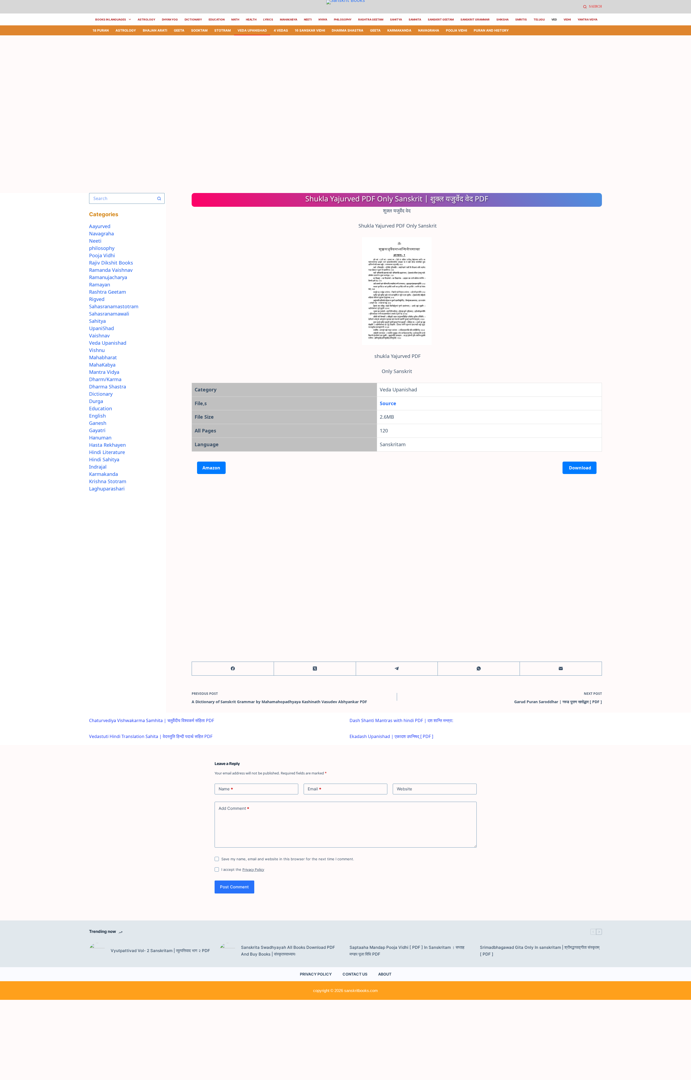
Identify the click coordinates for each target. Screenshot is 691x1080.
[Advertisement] (162, 75)
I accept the (242, 869)
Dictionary (193, 19)
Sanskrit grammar (475, 19)
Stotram (222, 30)
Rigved (96, 299)
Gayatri (97, 430)
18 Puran (101, 30)
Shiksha (502, 19)
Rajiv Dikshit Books (111, 262)
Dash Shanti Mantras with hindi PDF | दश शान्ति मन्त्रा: (401, 720)
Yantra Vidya (587, 19)
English (97, 415)
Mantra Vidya (104, 372)
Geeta (179, 30)
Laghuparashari (107, 488)
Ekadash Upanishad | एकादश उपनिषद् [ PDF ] (391, 736)
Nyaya (323, 19)
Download (579, 468)
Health (251, 19)
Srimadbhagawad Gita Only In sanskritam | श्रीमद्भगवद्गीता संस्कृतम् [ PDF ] (539, 951)
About (384, 974)
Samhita (415, 19)
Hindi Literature (107, 452)
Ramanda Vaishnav (111, 270)
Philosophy (342, 19)
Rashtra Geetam (370, 19)
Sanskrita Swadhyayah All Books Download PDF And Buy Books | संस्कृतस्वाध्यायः (288, 951)
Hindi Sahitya (104, 459)
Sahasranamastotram (113, 306)
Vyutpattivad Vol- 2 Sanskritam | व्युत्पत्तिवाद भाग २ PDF (160, 950)
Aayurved (99, 226)
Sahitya (396, 19)
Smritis (521, 19)
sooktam (199, 30)
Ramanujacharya (108, 277)
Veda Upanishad (252, 30)
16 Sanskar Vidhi (310, 30)
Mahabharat (103, 357)
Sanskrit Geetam (441, 19)
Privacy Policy (253, 869)
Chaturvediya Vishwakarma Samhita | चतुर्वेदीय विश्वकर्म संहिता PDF (151, 720)
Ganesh (97, 423)
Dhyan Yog (170, 19)
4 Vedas (281, 30)
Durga (96, 401)
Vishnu (97, 350)
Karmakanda (399, 30)
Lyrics (268, 19)
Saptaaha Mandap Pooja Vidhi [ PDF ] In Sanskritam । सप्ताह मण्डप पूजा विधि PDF (407, 951)
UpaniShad (101, 328)
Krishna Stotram (107, 481)
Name (226, 789)
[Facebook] (233, 669)
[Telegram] (397, 669)
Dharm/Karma (105, 379)
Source (388, 403)
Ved (554, 19)
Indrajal (98, 466)
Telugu (539, 19)
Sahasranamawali (109, 313)
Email (314, 789)
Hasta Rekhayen (107, 445)
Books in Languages (110, 19)
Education (217, 19)
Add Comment (234, 808)
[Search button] (159, 198)
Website (404, 788)
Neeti (308, 19)
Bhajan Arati (155, 30)
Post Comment (234, 886)
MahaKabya (288, 19)
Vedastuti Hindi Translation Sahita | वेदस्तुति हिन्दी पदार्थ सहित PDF (150, 736)
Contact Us (355, 974)
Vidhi (567, 19)
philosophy (101, 248)
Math (235, 19)
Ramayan (99, 284)
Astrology (146, 19)
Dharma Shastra (347, 30)
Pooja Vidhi (456, 30)
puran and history (491, 30)
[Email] (561, 669)
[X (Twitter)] (315, 669)
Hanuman (100, 437)
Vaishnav (99, 335)
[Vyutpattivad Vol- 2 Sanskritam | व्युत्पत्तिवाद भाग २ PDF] (97, 951)
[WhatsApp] (479, 669)
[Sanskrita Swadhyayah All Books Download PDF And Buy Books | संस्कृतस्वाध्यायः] (227, 951)
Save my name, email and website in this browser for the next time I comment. (287, 859)
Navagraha (428, 30)
